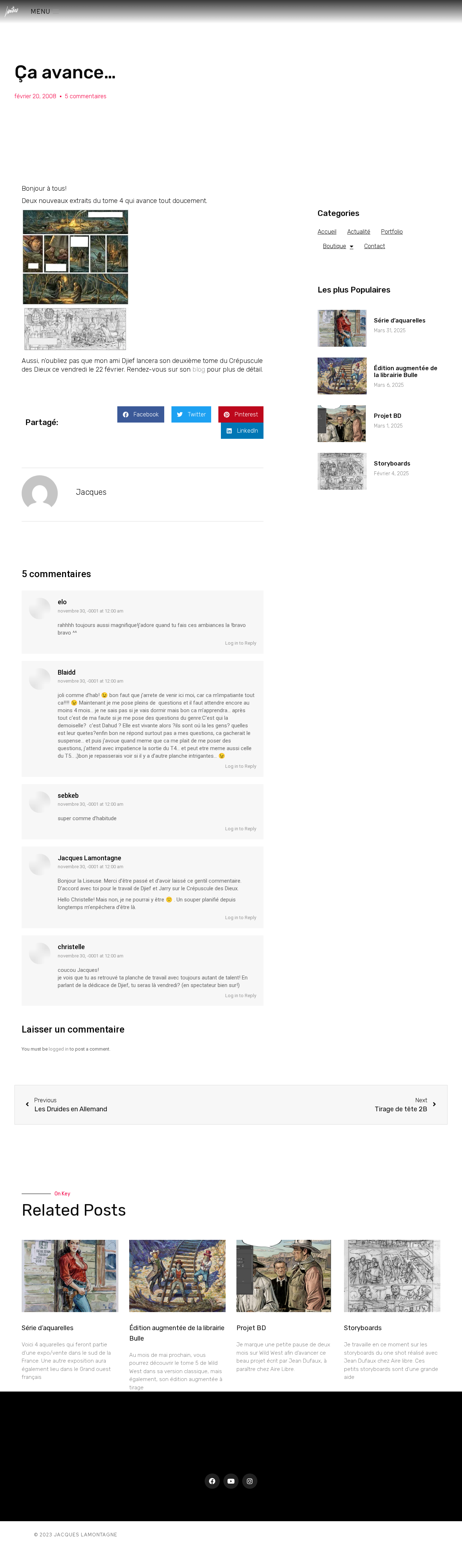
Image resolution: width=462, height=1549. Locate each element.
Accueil (327, 231)
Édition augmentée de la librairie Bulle (405, 371)
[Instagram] (249, 1481)
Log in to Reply (240, 643)
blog (198, 369)
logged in (59, 1049)
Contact (374, 246)
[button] (140, 414)
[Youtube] (231, 1481)
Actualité (358, 231)
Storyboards (392, 463)
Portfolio (392, 231)
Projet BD (387, 415)
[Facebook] (212, 1481)
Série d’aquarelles (400, 320)
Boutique (334, 246)
